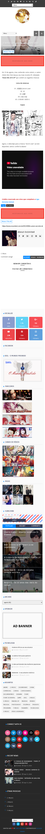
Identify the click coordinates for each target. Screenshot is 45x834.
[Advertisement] (23, 305)
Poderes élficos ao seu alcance (22, 647)
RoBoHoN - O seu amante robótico (23, 673)
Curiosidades (26, 691)
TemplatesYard (20, 828)
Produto (36, 704)
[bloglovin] (21, 2)
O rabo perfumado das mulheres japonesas (26, 664)
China (32, 687)
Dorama (19, 694)
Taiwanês (24, 708)
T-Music (16, 708)
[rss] (27, 2)
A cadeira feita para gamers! (21, 656)
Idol (25, 698)
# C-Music (10, 205)
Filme (26, 694)
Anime (6, 687)
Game (19, 698)
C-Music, (25, 48)
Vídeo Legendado (18, 711)
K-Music (6, 701)
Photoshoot (16, 704)
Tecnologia (35, 708)
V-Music (6, 711)
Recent (22, 526)
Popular (9, 526)
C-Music (13, 687)
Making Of (15, 701)
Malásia (24, 701)
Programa (7, 708)
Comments (35, 526)
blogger (27, 257)
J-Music (32, 698)
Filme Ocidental (9, 698)
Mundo (32, 701)
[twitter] (12, 2)
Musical (6, 704)
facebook (40, 257)
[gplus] (15, 2)
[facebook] (9, 2)
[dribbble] (24, 2)
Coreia (16, 691)
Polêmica (26, 704)
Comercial (7, 691)
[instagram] (33, 2)
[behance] (30, 2)
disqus (33, 257)
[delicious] (36, 2)
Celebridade (23, 687)
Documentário (9, 694)
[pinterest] (18, 2)
